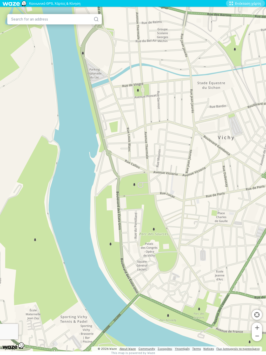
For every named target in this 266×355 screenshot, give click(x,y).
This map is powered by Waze (133, 353)
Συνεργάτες (165, 349)
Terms (196, 349)
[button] (257, 327)
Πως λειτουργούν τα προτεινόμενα (238, 349)
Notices (208, 349)
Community (146, 349)
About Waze (127, 349)
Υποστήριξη (182, 349)
